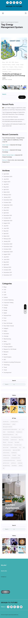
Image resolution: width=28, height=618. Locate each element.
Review (5, 354)
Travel (5, 367)
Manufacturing (7, 339)
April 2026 (6, 174)
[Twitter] (11, 607)
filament (4, 442)
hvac (20, 447)
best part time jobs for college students (10, 429)
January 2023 (7, 197)
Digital (5, 313)
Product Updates (8, 346)
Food (5, 318)
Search (4, 94)
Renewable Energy (6, 465)
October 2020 (7, 249)
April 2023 (6, 189)
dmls (16, 434)
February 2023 (7, 194)
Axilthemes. (16, 614)
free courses (10, 442)
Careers (6, 297)
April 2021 (6, 233)
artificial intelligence (6, 424)
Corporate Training (8, 302)
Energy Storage (5, 439)
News (5, 341)
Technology (7, 364)
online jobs (19, 460)
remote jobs (20, 463)
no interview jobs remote (15, 457)
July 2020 (6, 257)
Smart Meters (14, 465)
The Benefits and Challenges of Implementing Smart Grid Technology (13, 74)
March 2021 (6, 236)
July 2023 (6, 184)
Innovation (6, 333)
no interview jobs (6, 457)
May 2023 (6, 187)
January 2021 (7, 241)
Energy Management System (16, 437)
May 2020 (6, 262)
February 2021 (7, 238)
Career (4, 431)
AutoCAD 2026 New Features (10, 117)
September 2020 (8, 251)
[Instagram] (18, 607)
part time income (6, 463)
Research (6, 351)
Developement (19, 431)
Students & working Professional (12, 362)
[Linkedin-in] (14, 607)
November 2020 (8, 246)
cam (23, 429)
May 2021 (6, 231)
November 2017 (8, 275)
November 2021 (8, 215)
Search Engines (7, 357)
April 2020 (6, 264)
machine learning (6, 452)
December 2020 (8, 244)
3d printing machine (14, 421)
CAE (5, 292)
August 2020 (7, 254)
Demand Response (11, 431)
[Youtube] (21, 607)
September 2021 (8, 220)
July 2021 (6, 225)
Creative (6, 305)
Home (2, 22)
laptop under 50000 (16, 450)
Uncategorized (7, 372)
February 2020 (7, 267)
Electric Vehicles (6, 437)
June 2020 (6, 259)
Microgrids (14, 455)
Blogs (5, 287)
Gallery (5, 331)
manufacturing (14, 452)
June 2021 (6, 228)
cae (19, 429)
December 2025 (8, 176)
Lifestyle (6, 336)
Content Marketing (8, 300)
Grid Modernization (13, 447)
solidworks (20, 465)
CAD (5, 289)
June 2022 (6, 207)
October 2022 (7, 202)
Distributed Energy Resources (8, 434)
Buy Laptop (5, 592)
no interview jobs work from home (9, 460)
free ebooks (17, 442)
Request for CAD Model (10, 349)
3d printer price (6, 421)
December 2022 (8, 200)
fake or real (21, 439)
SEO (5, 359)
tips (3, 468)
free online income (17, 444)
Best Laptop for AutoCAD (7, 426)
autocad (13, 424)
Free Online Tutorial (9, 326)
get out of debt (5, 447)
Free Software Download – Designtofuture (13, 138)
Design (5, 307)
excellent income (14, 439)
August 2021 (7, 223)
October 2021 (7, 218)
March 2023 (7, 192)
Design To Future (14, 6)
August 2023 (7, 181)
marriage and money (6, 455)
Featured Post (7, 315)
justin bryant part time (7, 450)
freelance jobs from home (7, 444)
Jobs (24, 447)
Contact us (3, 576)
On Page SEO (7, 344)
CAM (5, 294)
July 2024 (6, 179)
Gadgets (6, 328)
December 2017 (8, 272)
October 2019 (7, 270)
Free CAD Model (8, 323)
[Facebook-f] (8, 607)
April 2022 (6, 213)
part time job (13, 463)
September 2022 (8, 205)
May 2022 (6, 210)
